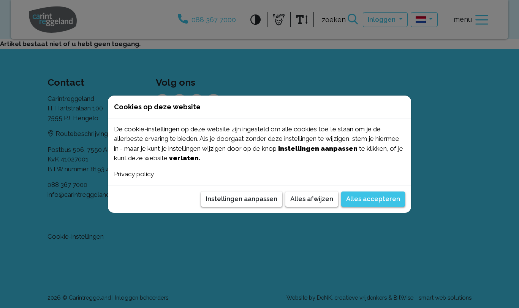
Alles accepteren (373, 199)
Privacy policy (134, 174)
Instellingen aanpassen (241, 199)
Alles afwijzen (311, 199)
